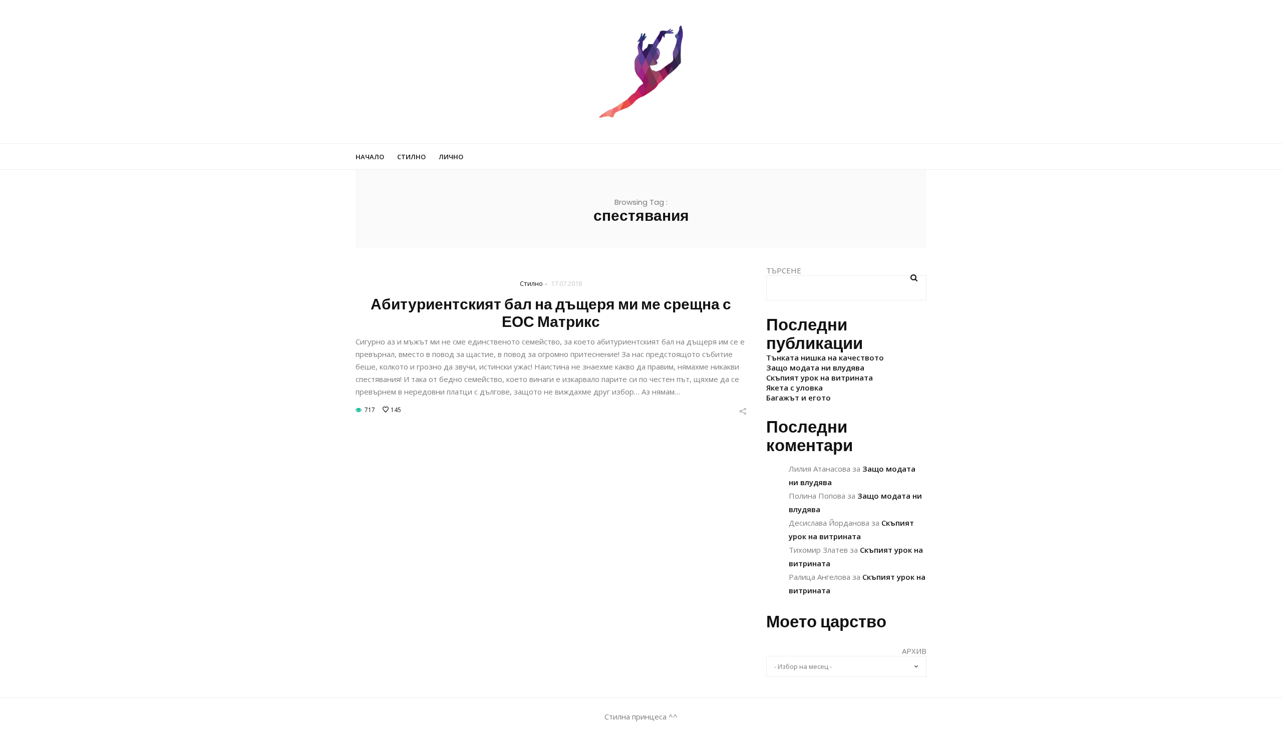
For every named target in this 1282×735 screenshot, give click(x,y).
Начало (370, 156)
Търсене (783, 270)
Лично (451, 156)
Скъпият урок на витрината (819, 378)
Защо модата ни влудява (815, 367)
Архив (914, 651)
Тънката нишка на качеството (825, 357)
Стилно (411, 156)
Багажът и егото (798, 398)
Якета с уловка (794, 388)
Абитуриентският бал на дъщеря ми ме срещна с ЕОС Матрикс (551, 312)
